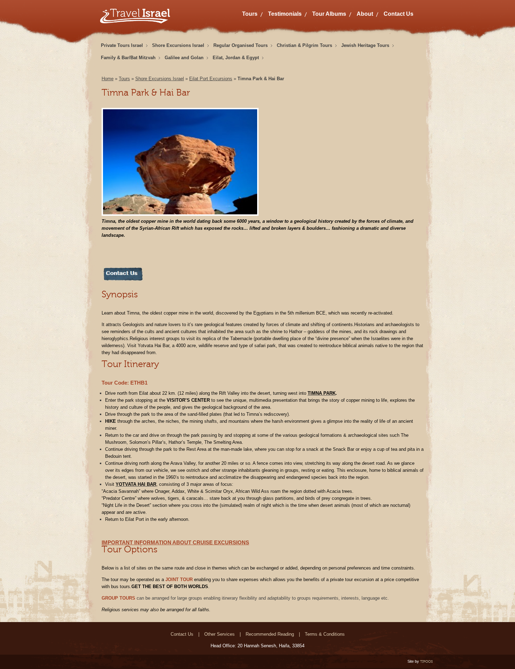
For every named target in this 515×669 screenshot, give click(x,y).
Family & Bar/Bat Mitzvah (128, 57)
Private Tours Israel (122, 45)
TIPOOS (426, 661)
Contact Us (398, 14)
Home (108, 78)
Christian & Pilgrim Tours (304, 45)
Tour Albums (329, 14)
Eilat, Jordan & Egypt (236, 57)
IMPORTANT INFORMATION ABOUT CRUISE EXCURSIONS (175, 542)
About (365, 14)
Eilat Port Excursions (210, 78)
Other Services (219, 634)
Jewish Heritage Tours (365, 45)
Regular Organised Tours (240, 45)
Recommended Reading (270, 634)
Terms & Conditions (325, 634)
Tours (250, 14)
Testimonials (285, 14)
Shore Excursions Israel (178, 45)
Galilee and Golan (184, 57)
